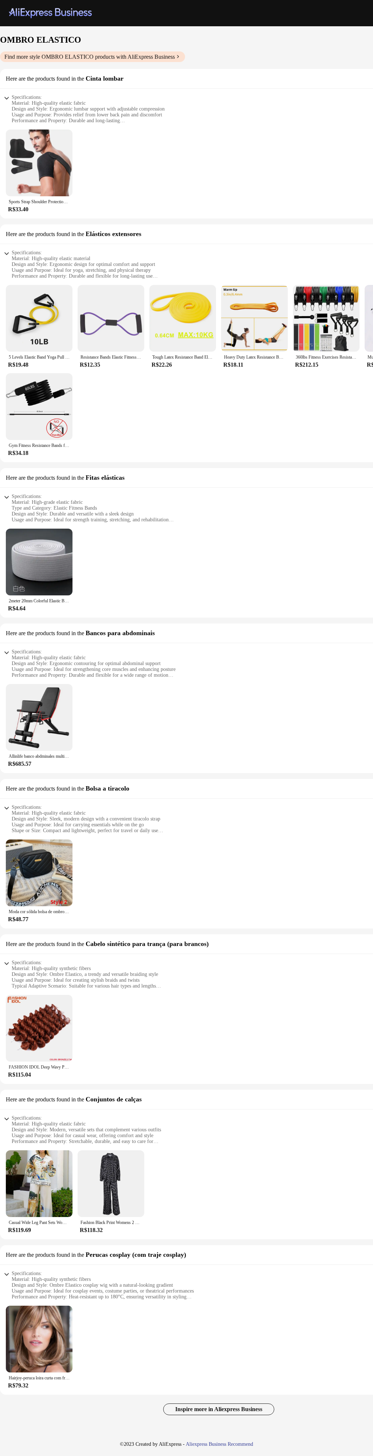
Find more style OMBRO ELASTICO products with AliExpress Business (89, 57)
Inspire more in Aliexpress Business (218, 1409)
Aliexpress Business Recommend (219, 1444)
